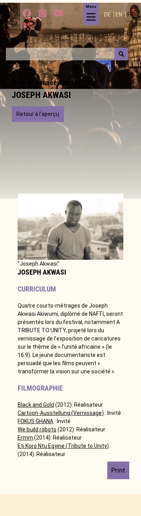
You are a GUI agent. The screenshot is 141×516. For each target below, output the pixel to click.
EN (119, 14)
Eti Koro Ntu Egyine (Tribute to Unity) (63, 446)
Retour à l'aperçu (37, 114)
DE (108, 14)
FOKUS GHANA (35, 421)
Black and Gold (36, 405)
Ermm (25, 438)
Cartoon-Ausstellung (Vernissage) (61, 413)
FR (130, 14)
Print (118, 470)
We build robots (37, 429)
